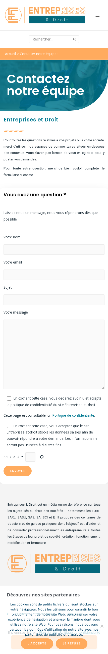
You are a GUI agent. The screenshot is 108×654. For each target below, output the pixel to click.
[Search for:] (50, 39)
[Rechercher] (75, 39)
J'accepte (37, 643)
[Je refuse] (101, 626)
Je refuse (72, 643)
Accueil (10, 53)
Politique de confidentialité (73, 415)
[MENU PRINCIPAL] (97, 15)
